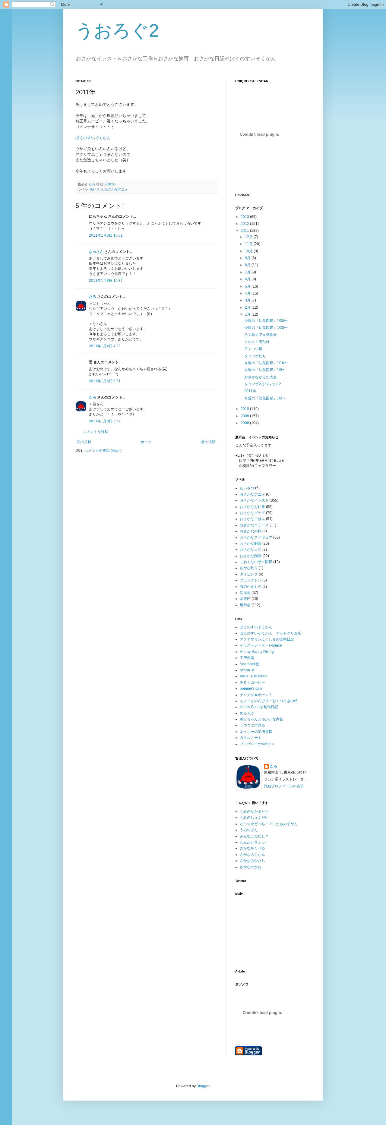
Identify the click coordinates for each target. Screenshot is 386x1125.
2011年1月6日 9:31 (105, 381)
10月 (249, 251)
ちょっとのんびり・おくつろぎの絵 (269, 701)
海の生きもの (250, 587)
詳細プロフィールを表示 (284, 786)
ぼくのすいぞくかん (93, 138)
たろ (92, 297)
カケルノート (250, 738)
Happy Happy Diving (257, 652)
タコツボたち (255, 356)
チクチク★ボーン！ (256, 695)
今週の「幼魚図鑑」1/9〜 (265, 370)
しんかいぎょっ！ (254, 842)
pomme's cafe (251, 688)
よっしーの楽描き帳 (256, 732)
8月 (248, 265)
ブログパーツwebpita (257, 744)
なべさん (96, 252)
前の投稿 (208, 442)
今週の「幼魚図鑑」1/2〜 (265, 398)
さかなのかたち (252, 861)
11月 (249, 244)
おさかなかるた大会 (260, 377)
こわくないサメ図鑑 (256, 562)
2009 (245, 416)
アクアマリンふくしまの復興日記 (267, 639)
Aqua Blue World (253, 676)
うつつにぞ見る (252, 725)
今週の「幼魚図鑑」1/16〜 (266, 363)
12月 (249, 237)
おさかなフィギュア (256, 537)
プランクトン (250, 580)
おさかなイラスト (254, 500)
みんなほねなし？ (254, 836)
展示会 (245, 605)
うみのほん (249, 830)
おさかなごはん (252, 519)
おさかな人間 (250, 549)
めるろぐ (247, 713)
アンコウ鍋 (253, 349)
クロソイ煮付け (257, 342)
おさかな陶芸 (250, 556)
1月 (248, 314)
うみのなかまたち (254, 811)
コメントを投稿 (95, 432)
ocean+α (247, 670)
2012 (245, 224)
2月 (248, 307)
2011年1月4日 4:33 (105, 346)
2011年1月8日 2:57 (105, 421)
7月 (248, 272)
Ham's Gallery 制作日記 (259, 707)
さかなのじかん (252, 854)
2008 (245, 423)
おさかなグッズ (252, 513)
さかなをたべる (252, 848)
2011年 (250, 391)
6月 (248, 279)
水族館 (245, 599)
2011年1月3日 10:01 (106, 235)
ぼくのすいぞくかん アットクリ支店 (270, 633)
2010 (245, 409)
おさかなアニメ (116, 189)
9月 (248, 258)
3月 (248, 300)
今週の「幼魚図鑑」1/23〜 (266, 328)
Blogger (203, 1086)
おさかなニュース (254, 525)
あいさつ (96, 189)
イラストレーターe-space (261, 645)
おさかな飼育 (250, 543)
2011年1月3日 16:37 (106, 281)
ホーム (146, 442)
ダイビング (249, 574)
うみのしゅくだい (254, 817)
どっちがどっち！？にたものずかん (269, 824)
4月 (248, 293)
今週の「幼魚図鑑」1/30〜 (266, 321)
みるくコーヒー (252, 682)
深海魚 (245, 593)
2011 (245, 230)
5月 (248, 286)
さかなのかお (250, 867)
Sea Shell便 (249, 664)
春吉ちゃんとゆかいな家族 (261, 719)
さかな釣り (249, 568)
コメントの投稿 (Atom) (103, 451)
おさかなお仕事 (252, 507)
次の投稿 (84, 442)
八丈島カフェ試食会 (260, 334)
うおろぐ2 (117, 30)
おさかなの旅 (250, 531)
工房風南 (247, 658)
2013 (245, 217)
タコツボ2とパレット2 (262, 384)
